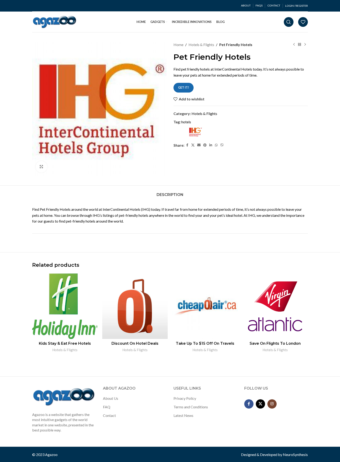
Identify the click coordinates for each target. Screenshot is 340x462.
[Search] (288, 22)
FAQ (106, 407)
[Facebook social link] (187, 145)
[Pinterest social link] (205, 145)
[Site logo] (54, 21)
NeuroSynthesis (295, 454)
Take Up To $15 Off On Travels (205, 343)
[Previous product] (294, 44)
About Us (110, 398)
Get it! (183, 87)
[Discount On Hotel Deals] (135, 306)
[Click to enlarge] (41, 167)
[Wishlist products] (303, 22)
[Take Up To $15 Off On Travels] (205, 306)
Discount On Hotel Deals (134, 343)
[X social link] (193, 145)
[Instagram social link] (272, 404)
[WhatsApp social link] (216, 145)
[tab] (170, 192)
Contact (109, 415)
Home (178, 44)
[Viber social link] (222, 145)
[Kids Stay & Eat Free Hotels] (65, 306)
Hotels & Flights (201, 44)
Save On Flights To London (275, 343)
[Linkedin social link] (210, 145)
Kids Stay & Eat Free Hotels (65, 343)
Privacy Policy (184, 398)
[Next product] (305, 44)
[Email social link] (199, 145)
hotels (186, 122)
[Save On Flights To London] (275, 306)
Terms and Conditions (190, 407)
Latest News (183, 415)
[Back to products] (299, 44)
